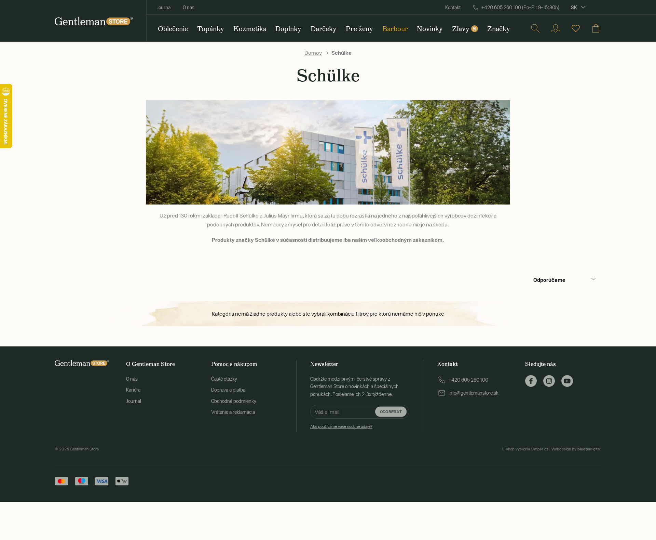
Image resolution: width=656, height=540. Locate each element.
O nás (188, 7)
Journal (164, 7)
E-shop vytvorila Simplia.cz (525, 449)
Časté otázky (224, 379)
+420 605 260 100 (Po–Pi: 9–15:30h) (520, 7)
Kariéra (133, 390)
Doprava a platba (228, 390)
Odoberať (391, 411)
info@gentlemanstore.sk (473, 393)
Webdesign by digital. (576, 449)
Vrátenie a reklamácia (233, 412)
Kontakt (453, 7)
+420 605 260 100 (468, 380)
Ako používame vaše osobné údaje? (341, 426)
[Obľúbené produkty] (575, 28)
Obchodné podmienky (233, 401)
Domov (313, 53)
